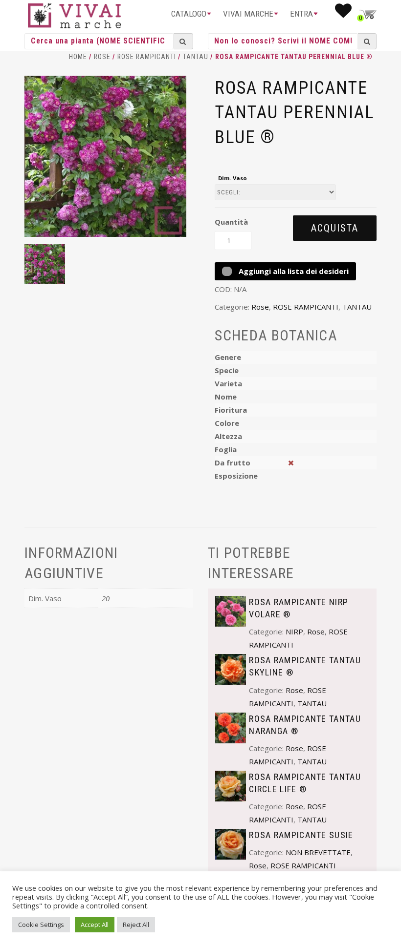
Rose (102, 57)
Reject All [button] (136, 924)
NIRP (294, 631)
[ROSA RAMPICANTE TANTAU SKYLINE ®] (230, 668)
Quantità (231, 222)
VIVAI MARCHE (248, 14)
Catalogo (188, 14)
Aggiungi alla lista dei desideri (293, 271)
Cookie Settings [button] (41, 924)
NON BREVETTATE (318, 852)
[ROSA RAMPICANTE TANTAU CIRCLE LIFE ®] (230, 785)
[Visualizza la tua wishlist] (343, 14)
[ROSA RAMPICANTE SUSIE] (230, 843)
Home (78, 57)
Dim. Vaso (232, 178)
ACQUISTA (334, 228)
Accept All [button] (95, 924)
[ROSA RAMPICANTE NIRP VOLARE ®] (230, 610)
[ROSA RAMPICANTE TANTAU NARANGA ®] (230, 727)
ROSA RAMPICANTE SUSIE (301, 835)
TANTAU (195, 57)
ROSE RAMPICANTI (146, 57)
